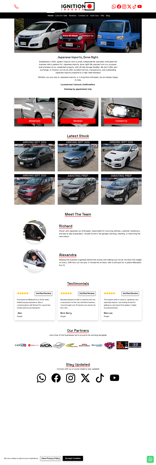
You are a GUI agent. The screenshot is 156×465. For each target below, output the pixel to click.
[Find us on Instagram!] (123, 6)
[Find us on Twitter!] (128, 6)
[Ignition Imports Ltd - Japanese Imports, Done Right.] (78, 6)
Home (51, 15)
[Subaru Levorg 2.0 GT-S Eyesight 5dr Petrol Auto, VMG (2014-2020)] (121, 156)
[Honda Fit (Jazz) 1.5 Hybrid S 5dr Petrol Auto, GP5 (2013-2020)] (34, 156)
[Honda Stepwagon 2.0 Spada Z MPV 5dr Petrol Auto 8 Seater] (121, 189)
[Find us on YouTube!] (139, 6)
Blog (108, 15)
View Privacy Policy (50, 458)
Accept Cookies (73, 458)
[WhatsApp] (150, 459)
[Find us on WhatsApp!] (113, 6)
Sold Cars (94, 15)
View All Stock (70, 35)
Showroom (34, 121)
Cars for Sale (61, 15)
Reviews (72, 15)
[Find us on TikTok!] (134, 6)
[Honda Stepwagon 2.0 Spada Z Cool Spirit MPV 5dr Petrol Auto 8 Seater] (78, 189)
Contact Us (83, 15)
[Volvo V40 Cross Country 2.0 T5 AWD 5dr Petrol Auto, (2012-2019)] (78, 156)
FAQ (102, 15)
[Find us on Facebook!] (118, 6)
